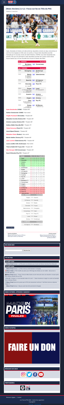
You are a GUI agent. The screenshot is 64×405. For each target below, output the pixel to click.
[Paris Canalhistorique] (22, 387)
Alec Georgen (10, 150)
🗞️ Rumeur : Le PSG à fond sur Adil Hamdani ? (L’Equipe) (23, 268)
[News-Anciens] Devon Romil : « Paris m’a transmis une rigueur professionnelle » (48, 236)
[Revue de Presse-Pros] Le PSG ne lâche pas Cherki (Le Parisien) (16, 235)
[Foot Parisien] (27, 387)
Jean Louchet (10, 140)
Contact (19, 397)
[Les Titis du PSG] (12, 2)
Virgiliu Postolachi (11, 115)
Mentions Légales (10, 397)
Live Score (31, 404)
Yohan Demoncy (11, 128)
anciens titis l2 (10, 227)
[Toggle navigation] (4, 2)
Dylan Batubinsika (11, 109)
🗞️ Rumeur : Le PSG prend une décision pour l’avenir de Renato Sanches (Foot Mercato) (31, 264)
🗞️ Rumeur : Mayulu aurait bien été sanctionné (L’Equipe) (23, 286)
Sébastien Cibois (11, 134)
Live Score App (37, 404)
